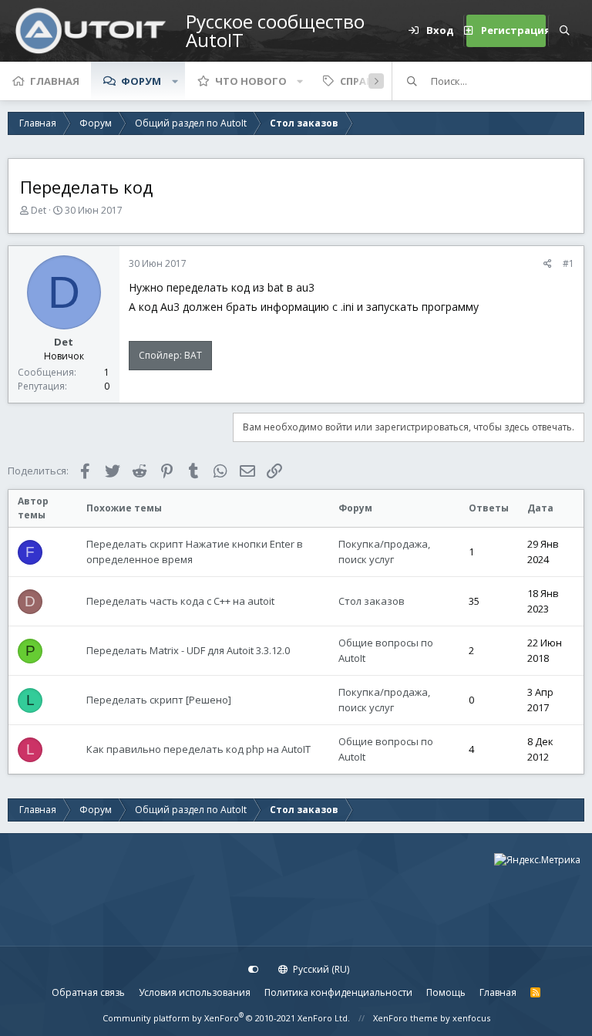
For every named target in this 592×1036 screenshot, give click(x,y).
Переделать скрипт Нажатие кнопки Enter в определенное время (194, 551)
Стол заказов (371, 601)
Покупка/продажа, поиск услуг (384, 551)
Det (38, 210)
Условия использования (195, 992)
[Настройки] (253, 969)
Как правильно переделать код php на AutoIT (198, 749)
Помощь (446, 992)
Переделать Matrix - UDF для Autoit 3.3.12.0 (188, 650)
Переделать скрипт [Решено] (158, 700)
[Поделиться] (547, 264)
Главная (54, 81)
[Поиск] (564, 31)
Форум (141, 81)
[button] (175, 81)
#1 (568, 263)
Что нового (251, 81)
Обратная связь (88, 992)
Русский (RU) (320, 969)
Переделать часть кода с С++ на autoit (180, 601)
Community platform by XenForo (226, 1018)
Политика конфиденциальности (338, 992)
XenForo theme (405, 1018)
